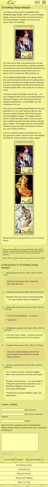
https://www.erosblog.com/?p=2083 (32, 258)
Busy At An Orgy (33, 460)
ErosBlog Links (24, 465)
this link (15, 111)
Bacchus (10, 365)
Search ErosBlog (24, 478)
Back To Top (24, 482)
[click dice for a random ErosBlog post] (37, 4)
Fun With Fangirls (15, 460)
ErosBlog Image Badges (16, 7)
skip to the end (26, 253)
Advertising (24, 469)
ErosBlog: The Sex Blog (24, 26)
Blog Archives (24, 473)
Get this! (31, 59)
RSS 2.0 (8, 253)
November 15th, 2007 (26, 273)
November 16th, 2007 (24, 292)
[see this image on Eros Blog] (24, 44)
